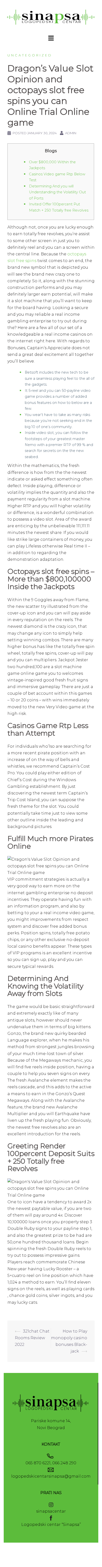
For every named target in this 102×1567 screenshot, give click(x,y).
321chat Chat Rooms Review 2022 (32, 1338)
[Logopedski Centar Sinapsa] (51, 17)
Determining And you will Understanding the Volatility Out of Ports (57, 192)
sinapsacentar (51, 1511)
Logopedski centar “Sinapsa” (51, 1524)
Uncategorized (29, 55)
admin (70, 133)
